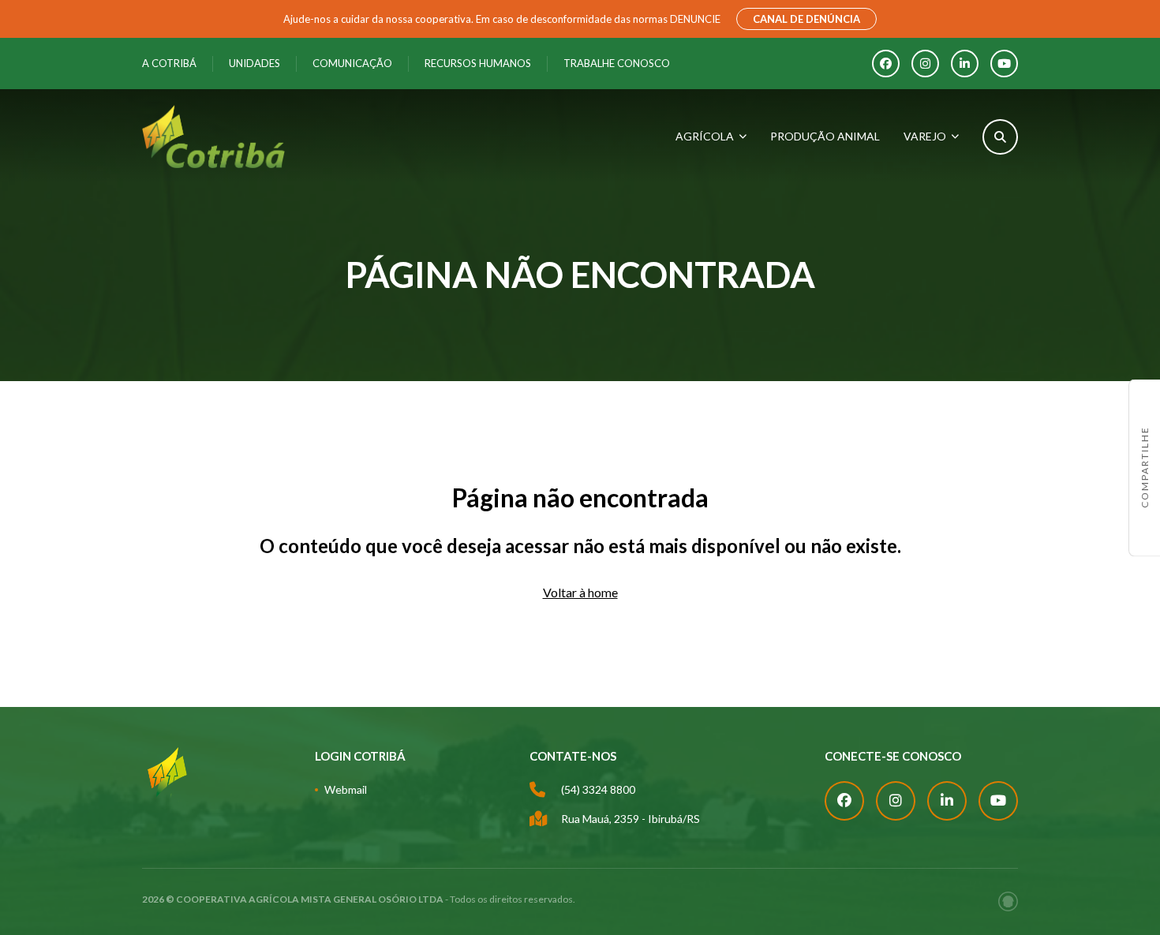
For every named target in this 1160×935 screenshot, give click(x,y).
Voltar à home (580, 592)
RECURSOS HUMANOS (478, 63)
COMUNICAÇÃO (352, 63)
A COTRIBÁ (169, 63)
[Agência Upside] (1008, 901)
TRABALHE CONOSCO (616, 63)
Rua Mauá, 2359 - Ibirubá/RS (630, 818)
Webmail (345, 789)
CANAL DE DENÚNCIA (806, 19)
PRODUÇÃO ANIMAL (825, 136)
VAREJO (925, 136)
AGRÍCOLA (704, 136)
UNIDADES (254, 63)
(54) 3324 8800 (598, 789)
